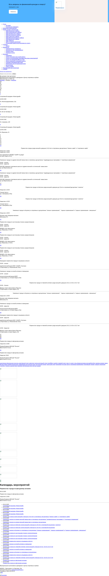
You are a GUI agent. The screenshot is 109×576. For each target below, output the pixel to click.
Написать (13, 11)
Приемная (9, 55)
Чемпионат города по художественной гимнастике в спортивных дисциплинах (24, 522)
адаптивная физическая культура (9, 363)
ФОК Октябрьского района (13, 33)
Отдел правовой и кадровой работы (16, 61)
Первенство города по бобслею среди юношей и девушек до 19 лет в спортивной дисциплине (29, 527)
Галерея (5, 44)
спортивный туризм (88, 364)
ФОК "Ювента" (10, 40)
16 (0, 170)
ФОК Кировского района (12, 39)
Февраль (13, 80)
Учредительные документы (13, 48)
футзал (35, 366)
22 (0, 232)
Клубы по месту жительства (10, 29)
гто (70, 363)
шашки (39, 366)
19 (0, 196)
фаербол (20, 366)
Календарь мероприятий (10, 28)
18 (0, 184)
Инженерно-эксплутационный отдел (16, 63)
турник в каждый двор (11, 366)
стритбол (2, 366)
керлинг (102, 363)
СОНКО (5, 69)
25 (0, 280)
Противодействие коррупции (11, 67)
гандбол (55, 363)
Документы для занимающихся (14, 50)
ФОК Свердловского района (13, 32)
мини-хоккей (7, 364)
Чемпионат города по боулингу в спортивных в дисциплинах (19, 552)
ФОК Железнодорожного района (15, 37)
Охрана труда (9, 51)
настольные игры (30, 364)
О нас (4, 24)
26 (0, 312)
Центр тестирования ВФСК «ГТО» (15, 59)
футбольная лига (27, 366)
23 (0, 245)
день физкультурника (80, 363)
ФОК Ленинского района (12, 31)
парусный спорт (51, 364)
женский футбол (90, 363)
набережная (22, 364)
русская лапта (66, 364)
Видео (7, 46)
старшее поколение (99, 364)
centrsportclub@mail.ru (17, 569)
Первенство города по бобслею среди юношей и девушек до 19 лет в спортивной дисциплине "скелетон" (32, 524)
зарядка (98, 363)
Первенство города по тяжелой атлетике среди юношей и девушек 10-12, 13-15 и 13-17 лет (28, 546)
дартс (72, 363)
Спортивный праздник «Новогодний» (13, 505)
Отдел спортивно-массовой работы (15, 56)
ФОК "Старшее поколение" (13, 41)
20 (0, 208)
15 (0, 145)
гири (67, 363)
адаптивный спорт (24, 363)
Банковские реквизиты (12, 26)
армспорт (31, 363)
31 (0, 350)
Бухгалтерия (9, 65)
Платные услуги (10, 52)
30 (0, 338)
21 (0, 219)
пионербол (59, 364)
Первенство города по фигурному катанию (15, 560)
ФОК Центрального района (13, 35)
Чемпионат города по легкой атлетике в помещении (17, 544)
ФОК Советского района (12, 36)
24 (0, 258)
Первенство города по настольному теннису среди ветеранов (20, 533)
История (8, 25)
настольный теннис (41, 364)
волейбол (50, 363)
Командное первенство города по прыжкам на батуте (17, 541)
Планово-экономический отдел (14, 62)
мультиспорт (14, 364)
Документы (6, 47)
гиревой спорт (62, 363)
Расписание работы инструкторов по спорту (18, 43)
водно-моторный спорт (41, 363)
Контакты (5, 54)
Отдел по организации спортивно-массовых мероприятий (22, 58)
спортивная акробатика (76, 364)
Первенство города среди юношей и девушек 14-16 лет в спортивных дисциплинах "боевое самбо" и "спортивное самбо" (36, 516)
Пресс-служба (10, 66)
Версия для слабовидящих (6, 71)
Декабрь (2, 80)
